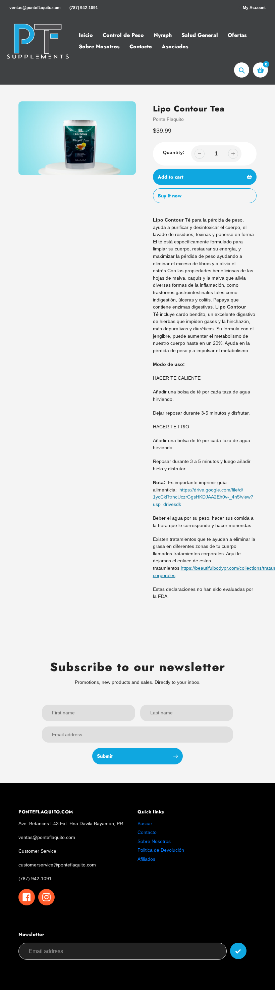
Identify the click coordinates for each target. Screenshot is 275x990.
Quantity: (173, 152)
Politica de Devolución (161, 850)
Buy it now (169, 195)
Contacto (147, 832)
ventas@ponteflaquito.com (35, 7)
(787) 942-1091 (83, 7)
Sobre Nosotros (154, 841)
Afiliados (146, 859)
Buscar (145, 823)
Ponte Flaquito (168, 119)
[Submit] (238, 951)
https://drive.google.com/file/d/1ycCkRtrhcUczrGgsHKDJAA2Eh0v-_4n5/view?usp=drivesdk (203, 497)
